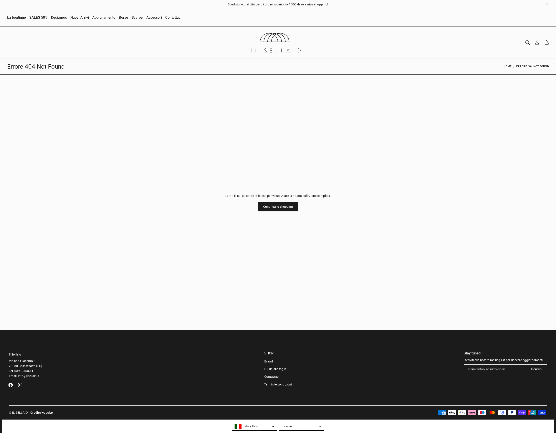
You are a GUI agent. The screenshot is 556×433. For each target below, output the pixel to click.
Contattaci (173, 17)
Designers (59, 17)
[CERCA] (527, 42)
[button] (16, 42)
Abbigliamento (103, 17)
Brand (268, 361)
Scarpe (137, 17)
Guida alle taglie (275, 369)
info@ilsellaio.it (28, 376)
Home (508, 66)
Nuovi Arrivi (79, 17)
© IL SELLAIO (18, 412)
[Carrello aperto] (546, 42)
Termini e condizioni (278, 384)
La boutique (16, 17)
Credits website (41, 412)
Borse (123, 17)
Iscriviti (536, 369)
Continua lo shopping (278, 206)
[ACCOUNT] (537, 42)
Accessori (154, 17)
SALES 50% (38, 17)
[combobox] (254, 426)
